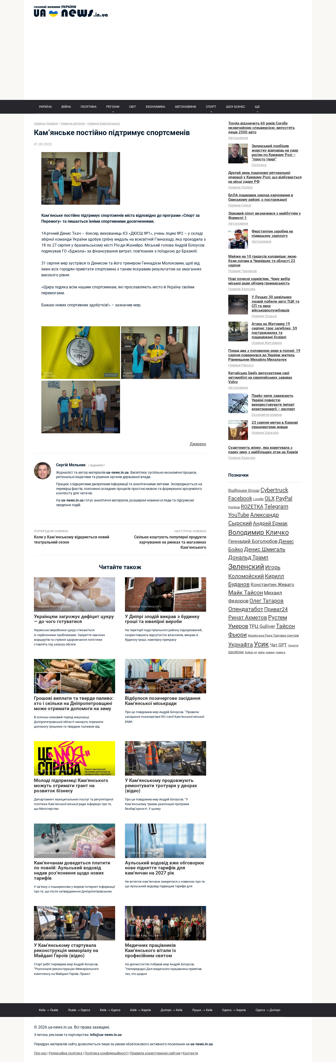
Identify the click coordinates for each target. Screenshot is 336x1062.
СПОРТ (211, 107)
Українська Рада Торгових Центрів (273, 635)
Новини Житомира (267, 343)
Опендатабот (245, 609)
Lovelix (258, 499)
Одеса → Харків (234, 1010)
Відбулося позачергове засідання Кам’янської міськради (162, 700)
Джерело (198, 444)
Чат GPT (278, 644)
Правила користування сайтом (155, 1053)
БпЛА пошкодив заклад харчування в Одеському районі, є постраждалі (260, 197)
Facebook (240, 498)
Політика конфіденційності (106, 1053)
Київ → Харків (140, 1010)
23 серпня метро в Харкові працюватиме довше (275, 424)
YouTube (238, 515)
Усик (261, 644)
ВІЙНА (66, 107)
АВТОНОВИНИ (185, 107)
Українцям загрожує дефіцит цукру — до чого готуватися (74, 619)
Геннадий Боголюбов (252, 541)
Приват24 (276, 609)
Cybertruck (274, 490)
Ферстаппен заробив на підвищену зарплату (272, 233)
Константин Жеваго (272, 584)
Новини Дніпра (240, 187)
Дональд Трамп (248, 557)
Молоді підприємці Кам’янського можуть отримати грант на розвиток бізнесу (71, 786)
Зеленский (246, 566)
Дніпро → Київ (171, 1010)
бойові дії (251, 652)
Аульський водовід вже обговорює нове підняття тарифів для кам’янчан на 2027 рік (164, 868)
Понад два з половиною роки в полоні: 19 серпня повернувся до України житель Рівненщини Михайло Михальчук (264, 355)
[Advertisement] (168, 63)
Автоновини (238, 138)
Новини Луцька (264, 316)
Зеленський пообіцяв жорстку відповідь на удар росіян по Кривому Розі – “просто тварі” (275, 152)
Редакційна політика (65, 1053)
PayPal (284, 498)
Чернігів (293, 645)
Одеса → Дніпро (268, 1010)
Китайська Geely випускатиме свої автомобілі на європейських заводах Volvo (260, 377)
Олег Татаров (266, 601)
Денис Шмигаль (264, 549)
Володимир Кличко (258, 532)
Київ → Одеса (110, 1010)
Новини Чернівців (242, 271)
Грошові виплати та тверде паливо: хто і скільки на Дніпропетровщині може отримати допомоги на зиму (73, 703)
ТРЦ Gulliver (262, 626)
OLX (270, 498)
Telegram (276, 506)
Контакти (190, 1053)
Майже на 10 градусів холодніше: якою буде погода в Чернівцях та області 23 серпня (262, 260)
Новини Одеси (239, 205)
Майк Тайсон (245, 592)
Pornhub (234, 507)
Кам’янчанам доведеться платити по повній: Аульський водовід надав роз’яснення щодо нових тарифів (72, 870)
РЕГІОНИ (112, 107)
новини (270, 652)
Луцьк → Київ (202, 1010)
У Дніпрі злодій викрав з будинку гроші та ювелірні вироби (162, 619)
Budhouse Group (244, 490)
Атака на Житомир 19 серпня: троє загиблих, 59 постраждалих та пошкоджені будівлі (274, 330)
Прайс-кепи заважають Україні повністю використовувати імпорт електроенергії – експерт (273, 402)
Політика (259, 165)
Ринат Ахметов (247, 617)
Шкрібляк (236, 652)
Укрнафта (240, 644)
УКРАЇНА (45, 107)
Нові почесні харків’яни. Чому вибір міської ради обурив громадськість (259, 281)
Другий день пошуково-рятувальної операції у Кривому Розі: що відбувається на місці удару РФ (265, 177)
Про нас (40, 1053)
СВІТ (132, 107)
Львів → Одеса (79, 1010)
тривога (280, 652)
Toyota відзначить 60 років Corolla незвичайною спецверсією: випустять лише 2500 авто (261, 127)
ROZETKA (252, 507)
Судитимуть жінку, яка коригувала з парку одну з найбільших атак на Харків (263, 449)
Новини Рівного (241, 365)
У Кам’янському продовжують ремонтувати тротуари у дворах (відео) (161, 786)
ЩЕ (257, 107)
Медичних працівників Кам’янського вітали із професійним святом (150, 950)
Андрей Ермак (270, 523)
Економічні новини (267, 415)
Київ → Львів (48, 1010)
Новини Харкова (241, 289)
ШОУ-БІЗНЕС (235, 107)
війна (261, 652)
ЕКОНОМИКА (155, 107)
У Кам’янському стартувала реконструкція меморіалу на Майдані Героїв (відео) (66, 950)
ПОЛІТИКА (88, 107)
